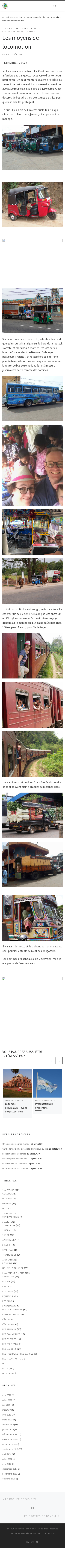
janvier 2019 (8, 1429)
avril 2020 (6, 1395)
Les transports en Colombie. (15, 1168)
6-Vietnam (8, 1249)
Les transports (11, 1358)
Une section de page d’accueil (25, 17)
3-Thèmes (7, 1306)
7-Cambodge (9, 1254)
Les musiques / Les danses (17, 1353)
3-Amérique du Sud (13, 1273)
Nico (5, 1208)
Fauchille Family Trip (25, 1528)
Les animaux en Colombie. (14, 1153)
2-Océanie (8, 1259)
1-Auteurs (8, 1190)
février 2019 (8, 1424)
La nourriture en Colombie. (14, 1163)
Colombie (7, 1291)
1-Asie (52, 17)
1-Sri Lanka (8, 1225)
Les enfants (9, 1339)
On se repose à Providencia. (15, 1158)
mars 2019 (7, 1419)
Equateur (8, 1296)
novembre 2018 (9, 1439)
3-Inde (5, 1235)
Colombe (7, 1193)
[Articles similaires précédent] (51, 1060)
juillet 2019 (7, 1400)
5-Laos (6, 1245)
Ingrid (6, 1198)
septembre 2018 (10, 1449)
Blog (5, 1368)
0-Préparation (10, 1216)
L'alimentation (10, 1314)
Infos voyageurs (12, 1309)
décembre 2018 (9, 1434)
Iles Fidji (7, 1263)
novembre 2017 (9, 1473)
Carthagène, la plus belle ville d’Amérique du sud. (25, 1148)
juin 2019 (6, 1404)
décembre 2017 (9, 1468)
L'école (6, 1319)
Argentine (8, 1276)
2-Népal (6, 1230)
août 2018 (7, 1454)
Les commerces (11, 1334)
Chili (5, 1286)
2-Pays (44, 17)
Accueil (5, 17)
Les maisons (9, 1348)
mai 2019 (6, 1409)
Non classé (9, 1373)
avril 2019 (6, 1414)
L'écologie (8, 1324)
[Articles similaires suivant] (59, 1060)
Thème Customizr (48, 1533)
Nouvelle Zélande (13, 1268)
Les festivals (10, 1344)
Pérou (6, 1301)
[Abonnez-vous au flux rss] (28, 1542)
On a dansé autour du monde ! (16, 1143)
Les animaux (9, 1329)
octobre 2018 (8, 1444)
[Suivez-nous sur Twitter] (37, 1542)
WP (22, 1533)
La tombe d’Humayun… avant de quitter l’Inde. (16, 1107)
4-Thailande (9, 1240)
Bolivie (6, 1281)
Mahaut (6, 1203)
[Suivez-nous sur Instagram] (32, 1542)
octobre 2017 (8, 1478)
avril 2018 (6, 1463)
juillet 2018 (7, 1459)
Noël (5, 1363)
